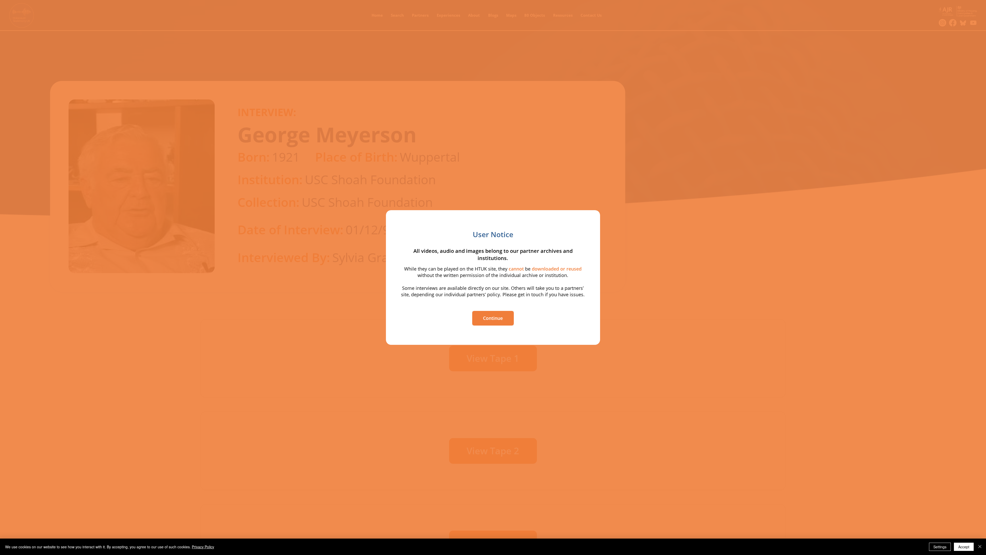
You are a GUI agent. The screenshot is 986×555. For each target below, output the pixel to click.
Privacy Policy (203, 546)
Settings (939, 546)
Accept (963, 546)
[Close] (980, 547)
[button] (493, 318)
